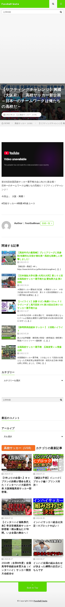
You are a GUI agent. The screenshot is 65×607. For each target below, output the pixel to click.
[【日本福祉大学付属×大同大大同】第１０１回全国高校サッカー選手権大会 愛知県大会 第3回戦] (9, 281)
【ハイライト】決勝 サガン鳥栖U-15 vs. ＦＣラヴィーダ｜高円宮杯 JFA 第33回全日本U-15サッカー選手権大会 (40, 304)
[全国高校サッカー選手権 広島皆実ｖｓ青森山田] (9, 352)
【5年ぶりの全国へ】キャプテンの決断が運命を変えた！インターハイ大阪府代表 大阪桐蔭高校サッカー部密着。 (17, 484)
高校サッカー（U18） (28, 115)
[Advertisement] (32, 49)
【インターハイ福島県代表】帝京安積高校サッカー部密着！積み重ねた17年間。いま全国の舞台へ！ (16, 527)
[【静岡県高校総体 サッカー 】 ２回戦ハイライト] (9, 332)
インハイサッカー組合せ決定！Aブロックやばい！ (48, 524)
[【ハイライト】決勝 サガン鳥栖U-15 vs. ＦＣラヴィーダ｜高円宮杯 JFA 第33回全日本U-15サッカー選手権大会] (9, 307)
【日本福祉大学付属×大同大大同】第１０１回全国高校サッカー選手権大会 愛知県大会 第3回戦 (40, 278)
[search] (61, 12)
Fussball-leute (40, 601)
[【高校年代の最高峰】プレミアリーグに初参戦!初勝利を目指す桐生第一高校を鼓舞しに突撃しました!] (9, 258)
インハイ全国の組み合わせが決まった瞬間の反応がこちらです (48, 566)
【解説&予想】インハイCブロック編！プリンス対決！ (47, 481)
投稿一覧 (46, 223)
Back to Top (32, 587)
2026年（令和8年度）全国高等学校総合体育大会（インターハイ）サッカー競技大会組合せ (16, 568)
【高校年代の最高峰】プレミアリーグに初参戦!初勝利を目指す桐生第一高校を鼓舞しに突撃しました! (39, 255)
